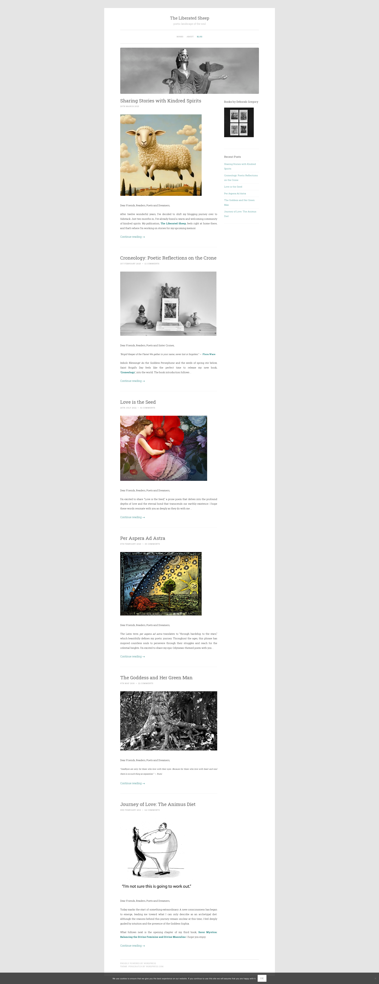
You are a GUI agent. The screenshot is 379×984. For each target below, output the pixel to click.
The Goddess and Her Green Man (156, 677)
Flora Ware (209, 354)
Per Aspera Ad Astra (142, 538)
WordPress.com (154, 966)
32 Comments (147, 408)
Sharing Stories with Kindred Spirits (160, 100)
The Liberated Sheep (189, 18)
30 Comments (152, 544)
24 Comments (152, 810)
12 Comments (151, 263)
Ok (262, 978)
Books (180, 36)
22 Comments (145, 683)
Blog (199, 36)
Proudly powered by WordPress (138, 963)
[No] (375, 978)
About (190, 36)
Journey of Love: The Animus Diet (158, 804)
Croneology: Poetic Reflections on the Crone (168, 258)
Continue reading (132, 236)
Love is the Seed (138, 402)
